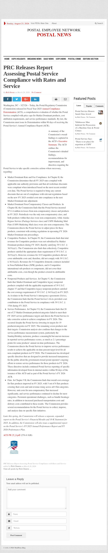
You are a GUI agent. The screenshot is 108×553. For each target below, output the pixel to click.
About (54, 23)
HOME (6, 59)
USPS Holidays (18, 59)
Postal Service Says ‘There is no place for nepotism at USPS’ (84, 141)
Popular (89, 106)
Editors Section (90, 59)
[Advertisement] (54, 9)
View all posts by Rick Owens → (17, 469)
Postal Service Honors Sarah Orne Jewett (84, 112)
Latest (78, 105)
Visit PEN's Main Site (39, 23)
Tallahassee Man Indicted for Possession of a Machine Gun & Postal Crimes (87, 126)
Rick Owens (10, 92)
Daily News (49, 59)
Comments (100, 106)
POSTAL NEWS (54, 34)
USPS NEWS (61, 59)
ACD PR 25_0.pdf (11, 434)
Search (100, 23)
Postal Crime (74, 59)
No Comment (36, 92)
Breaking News (34, 59)
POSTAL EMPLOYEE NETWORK (54, 29)
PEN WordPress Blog (17, 548)
